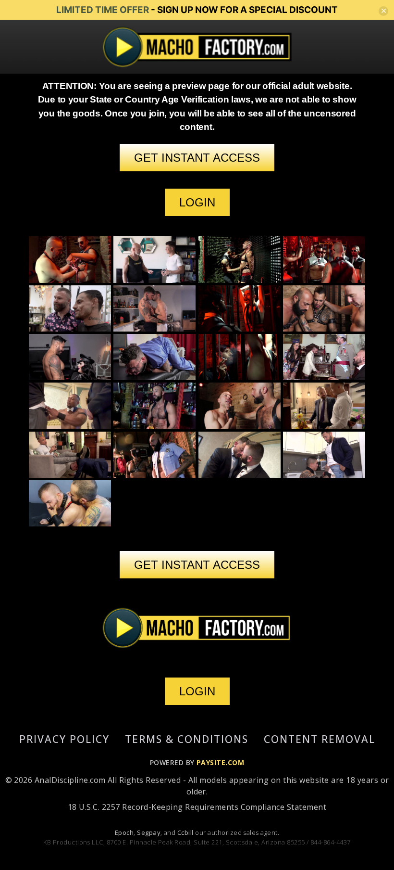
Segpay (148, 832)
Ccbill (185, 832)
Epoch (124, 832)
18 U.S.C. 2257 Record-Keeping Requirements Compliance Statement (197, 807)
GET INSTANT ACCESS (197, 157)
